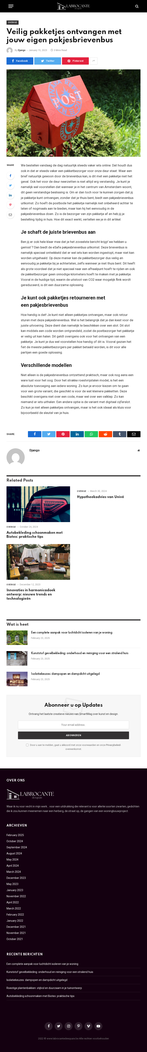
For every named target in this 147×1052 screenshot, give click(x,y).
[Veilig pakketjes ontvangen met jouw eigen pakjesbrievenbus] (73, 113)
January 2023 (15, 890)
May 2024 (12, 859)
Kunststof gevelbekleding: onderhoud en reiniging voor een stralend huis (79, 653)
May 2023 (12, 884)
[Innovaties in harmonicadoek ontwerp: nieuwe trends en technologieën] (38, 562)
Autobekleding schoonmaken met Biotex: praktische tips (35, 535)
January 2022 (15, 920)
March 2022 (14, 908)
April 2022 (13, 902)
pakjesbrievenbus (74, 247)
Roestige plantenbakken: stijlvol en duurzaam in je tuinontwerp (44, 988)
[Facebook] (10, 175)
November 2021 (16, 932)
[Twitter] (10, 185)
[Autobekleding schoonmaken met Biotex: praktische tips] (38, 504)
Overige (12, 22)
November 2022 (16, 896)
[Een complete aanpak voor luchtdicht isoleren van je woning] (17, 637)
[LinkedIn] (10, 195)
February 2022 (15, 914)
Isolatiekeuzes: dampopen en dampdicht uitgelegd (65, 674)
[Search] (137, 6)
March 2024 (14, 871)
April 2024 (13, 865)
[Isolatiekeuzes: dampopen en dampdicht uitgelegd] (17, 679)
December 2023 (16, 877)
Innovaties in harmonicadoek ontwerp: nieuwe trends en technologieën (31, 594)
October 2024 (15, 841)
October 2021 (15, 939)
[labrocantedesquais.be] (73, 6)
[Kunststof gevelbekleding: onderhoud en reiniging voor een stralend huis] (17, 658)
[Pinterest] (10, 205)
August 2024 (14, 853)
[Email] (10, 214)
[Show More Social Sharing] (93, 61)
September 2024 (17, 847)
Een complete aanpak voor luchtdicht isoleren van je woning (71, 632)
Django (21, 50)
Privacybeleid (113, 745)
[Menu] (10, 6)
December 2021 (16, 926)
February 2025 (15, 835)
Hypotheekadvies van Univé (100, 497)
